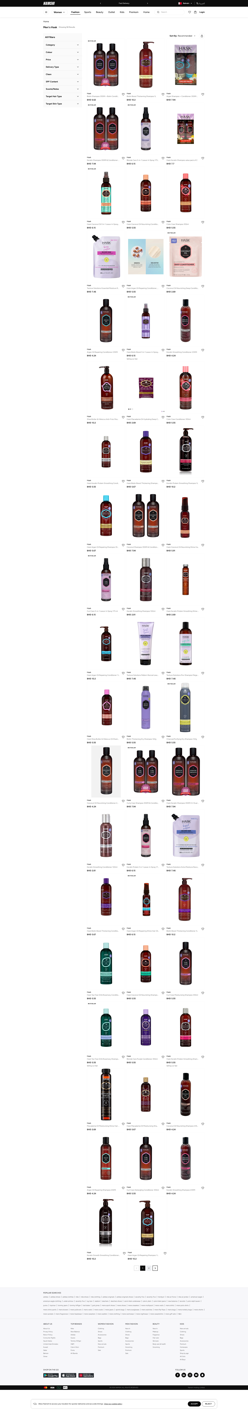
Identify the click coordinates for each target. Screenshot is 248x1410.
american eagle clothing (52, 1301)
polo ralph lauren (193, 1301)
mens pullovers (76, 1309)
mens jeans (109, 1309)
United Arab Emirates (50, 1344)
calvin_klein (147, 1301)
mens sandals (48, 1314)
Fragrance (156, 1335)
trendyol (161, 1297)
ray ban (89, 1301)
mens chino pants (49, 1309)
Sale (99, 1350)
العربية (202, 3)
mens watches (146, 1309)
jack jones (96, 1305)
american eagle (196, 1297)
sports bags (120, 1309)
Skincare (156, 1341)
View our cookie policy (113, 1404)
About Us (46, 1328)
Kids (122, 12)
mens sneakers (133, 1305)
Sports (87, 12)
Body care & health (159, 1344)
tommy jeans (63, 1305)
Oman (45, 1356)
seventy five (139, 1297)
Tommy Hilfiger (76, 1341)
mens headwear (76, 1314)
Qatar (45, 1350)
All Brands (74, 1353)
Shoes (100, 1332)
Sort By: (173, 36)
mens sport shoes (108, 1305)
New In (127, 1328)
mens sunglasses (133, 1309)
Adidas (73, 1335)
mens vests (159, 1305)
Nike (72, 1328)
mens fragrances (62, 1314)
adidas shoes (55, 1297)
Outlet (111, 12)
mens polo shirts (182, 1305)
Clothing (101, 1328)
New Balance (75, 1332)
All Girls (182, 1356)
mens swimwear (128, 1314)
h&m (179, 1314)
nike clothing (95, 1297)
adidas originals (108, 1297)
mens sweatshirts (156, 1314)
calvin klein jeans (159, 1301)
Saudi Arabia (47, 1341)
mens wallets (102, 1314)
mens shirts (170, 1305)
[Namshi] (49, 3)
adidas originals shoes (125, 1297)
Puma (73, 1350)
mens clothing (114, 1314)
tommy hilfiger (75, 1305)
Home (146, 12)
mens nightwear (142, 1314)
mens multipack (147, 1305)
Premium (133, 12)
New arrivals (102, 1344)
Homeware (184, 1347)
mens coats (98, 1309)
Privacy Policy (48, 1332)
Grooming (128, 1347)
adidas (45, 1297)
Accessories (102, 1335)
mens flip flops (159, 1309)
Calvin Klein (75, 1347)
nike (77, 1297)
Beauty (99, 12)
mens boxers (63, 1309)
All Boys (182, 1359)
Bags (99, 1338)
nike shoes (85, 1297)
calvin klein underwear (132, 1301)
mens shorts (198, 1309)
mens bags (172, 1309)
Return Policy (47, 1335)
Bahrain (45, 1353)
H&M (72, 1344)
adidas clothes (68, 1297)
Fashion (75, 12)
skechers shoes (116, 1301)
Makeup (155, 1332)
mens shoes (121, 1305)
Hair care (156, 1338)
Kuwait (45, 1347)
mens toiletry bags (185, 1309)
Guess (73, 1338)
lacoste (182, 1301)
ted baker (86, 1305)
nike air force (171, 1297)
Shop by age (184, 1353)
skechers (105, 1301)
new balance (172, 1301)
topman (53, 1305)
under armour (68, 1301)
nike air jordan (183, 1297)
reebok (97, 1301)
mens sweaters (89, 1314)
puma (45, 1305)
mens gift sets (170, 1314)
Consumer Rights (49, 1338)
